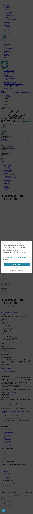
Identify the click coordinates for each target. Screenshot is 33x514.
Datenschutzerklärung (19, 270)
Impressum (12, 270)
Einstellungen (22, 257)
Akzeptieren (17, 264)
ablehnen (10, 257)
